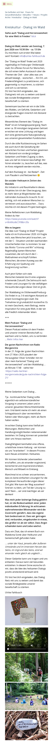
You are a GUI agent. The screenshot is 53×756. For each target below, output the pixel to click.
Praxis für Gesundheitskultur (19, 13)
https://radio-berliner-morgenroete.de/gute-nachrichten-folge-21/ (26, 374)
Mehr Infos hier (15, 339)
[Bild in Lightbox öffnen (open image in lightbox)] (26, 610)
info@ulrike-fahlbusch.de (32, 56)
